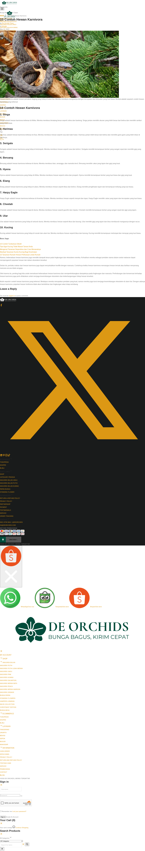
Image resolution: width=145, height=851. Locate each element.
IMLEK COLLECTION (7, 704)
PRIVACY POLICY (6, 501)
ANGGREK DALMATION (8, 680)
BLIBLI (2, 468)
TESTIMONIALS (5, 510)
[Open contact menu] (11, 566)
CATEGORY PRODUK (7, 477)
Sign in (3, 817)
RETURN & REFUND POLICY (10, 498)
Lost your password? (19, 811)
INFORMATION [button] (8, 748)
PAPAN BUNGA (5, 489)
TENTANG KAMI (5, 763)
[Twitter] (72, 452)
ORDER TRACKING (6, 516)
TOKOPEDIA (4, 462)
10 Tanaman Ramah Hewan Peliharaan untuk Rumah (20, 255)
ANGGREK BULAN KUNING (9, 27)
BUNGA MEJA (4, 710)
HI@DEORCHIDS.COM (8, 525)
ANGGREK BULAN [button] (9, 662)
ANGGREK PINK (5, 674)
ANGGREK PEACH (6, 686)
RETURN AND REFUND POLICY (11, 760)
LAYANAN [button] (3, 111)
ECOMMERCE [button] (8, 714)
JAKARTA (3, 732)
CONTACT (3, 772)
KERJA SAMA (4, 754)
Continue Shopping (21, 827)
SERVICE (3, 513)
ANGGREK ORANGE (7, 692)
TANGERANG (4, 729)
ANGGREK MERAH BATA (8, 683)
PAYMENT (3, 507)
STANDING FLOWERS (7, 698)
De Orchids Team (8, 23)
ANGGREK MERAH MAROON (10, 689)
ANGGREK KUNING (6, 677)
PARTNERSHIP (5, 504)
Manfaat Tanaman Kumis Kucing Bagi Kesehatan (18, 252)
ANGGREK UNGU (6, 671)
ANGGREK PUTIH (6, 665)
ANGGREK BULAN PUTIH (9, 483)
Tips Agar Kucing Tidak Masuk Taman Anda (16, 246)
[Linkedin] (1, 456)
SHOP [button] (5, 659)
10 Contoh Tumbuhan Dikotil (11, 244)
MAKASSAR (4, 744)
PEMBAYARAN (5, 769)
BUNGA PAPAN (5, 695)
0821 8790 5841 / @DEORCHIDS (11, 522)
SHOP (2, 474)
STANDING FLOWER (7, 492)
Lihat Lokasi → (13, 539)
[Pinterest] (4, 456)
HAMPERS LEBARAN (7, 701)
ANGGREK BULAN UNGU (8, 480)
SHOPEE (3, 105)
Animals (4, 26)
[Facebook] (1, 306)
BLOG (2, 775)
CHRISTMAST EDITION (8, 707)
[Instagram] (6, 456)
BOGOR (2, 117)
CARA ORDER (5, 751)
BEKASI (2, 126)
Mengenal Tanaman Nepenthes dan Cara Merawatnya (20, 249)
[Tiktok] (9, 456)
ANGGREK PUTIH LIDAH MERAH (11, 668)
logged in (12, 295)
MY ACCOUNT (5, 655)
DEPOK (2, 738)
